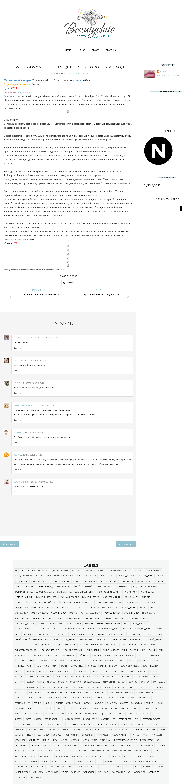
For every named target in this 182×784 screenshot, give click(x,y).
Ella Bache (70, 692)
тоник (152, 650)
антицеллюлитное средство (60, 576)
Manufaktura (64, 729)
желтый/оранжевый (82, 586)
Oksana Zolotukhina (23, 405)
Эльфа (107, 655)
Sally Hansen (21, 756)
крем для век (151, 602)
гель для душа (126, 581)
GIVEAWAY (87, 703)
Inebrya (18, 714)
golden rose (136, 703)
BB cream (113, 666)
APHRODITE (75, 661)
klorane (18, 719)
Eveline (66, 698)
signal (152, 756)
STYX (99, 761)
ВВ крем (76, 581)
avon (85, 74)
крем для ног (37, 608)
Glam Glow (112, 703)
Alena (16, 455)
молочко (58, 618)
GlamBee (124, 703)
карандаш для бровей (46, 597)
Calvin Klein (61, 676)
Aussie (29, 666)
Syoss (117, 761)
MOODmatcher (70, 735)
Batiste (103, 666)
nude (94, 740)
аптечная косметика (86, 576)
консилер (145, 597)
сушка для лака (147, 645)
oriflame (35, 745)
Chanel (146, 676)
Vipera (160, 766)
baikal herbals (77, 666)
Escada (139, 692)
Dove (117, 687)
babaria (64, 666)
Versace (128, 766)
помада (159, 629)
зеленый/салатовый (84, 592)
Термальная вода (111, 650)
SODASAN (44, 761)
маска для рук (76, 613)
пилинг (90, 629)
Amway (44, 661)
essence (149, 692)
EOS (111, 692)
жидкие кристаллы (104, 586)
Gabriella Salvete (22, 703)
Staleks (79, 761)
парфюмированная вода (108, 623)
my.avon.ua (24, 92)
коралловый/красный (25, 602)
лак (79, 608)
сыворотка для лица (49, 650)
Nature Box (20, 740)
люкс (153, 608)
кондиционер (131, 597)
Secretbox (128, 756)
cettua (137, 676)
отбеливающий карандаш (50, 623)
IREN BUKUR (50, 714)
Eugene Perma (53, 698)
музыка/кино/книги (92, 618)
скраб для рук (102, 639)
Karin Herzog (134, 714)
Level (136, 719)
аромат (103, 576)
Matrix (109, 729)
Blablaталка (56, 671)
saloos (33, 756)
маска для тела (93, 613)
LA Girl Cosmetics (72, 719)
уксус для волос (23, 655)
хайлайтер (83, 655)
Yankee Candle (118, 772)
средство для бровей (42, 645)
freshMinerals (144, 698)
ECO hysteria (145, 687)
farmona (86, 698)
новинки (118, 618)
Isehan (61, 714)
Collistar (62, 682)
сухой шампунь (129, 645)
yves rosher (20, 777)
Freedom (120, 698)
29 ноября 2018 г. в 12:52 (42, 482)
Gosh (160, 703)
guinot (59, 708)
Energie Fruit (100, 692)
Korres (37, 719)
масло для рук (149, 613)
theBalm (34, 766)
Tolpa (50, 766)
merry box (19, 735)
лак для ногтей (91, 608)
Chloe (156, 676)
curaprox (133, 682)
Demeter (46, 687)
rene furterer (81, 751)
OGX (158, 740)
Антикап (138, 570)
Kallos (121, 714)
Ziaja (31, 777)
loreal (60, 724)
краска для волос (133, 602)
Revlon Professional (99, 751)
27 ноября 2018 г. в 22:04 (33, 432)
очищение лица (73, 623)
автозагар (43, 570)
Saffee (156, 751)
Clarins (40, 682)
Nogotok (74, 740)
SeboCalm (116, 756)
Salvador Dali (46, 756)
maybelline (138, 729)
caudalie (126, 676)
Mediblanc (150, 729)
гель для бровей (108, 581)
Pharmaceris (102, 745)
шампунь (77, 74)
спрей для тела (22, 645)
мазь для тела (21, 613)
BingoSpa (19, 671)
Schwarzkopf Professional (83, 756)
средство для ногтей (65, 645)
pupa (17, 751)
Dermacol (57, 687)
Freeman (130, 698)
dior (67, 687)
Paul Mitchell (71, 745)
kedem (145, 714)
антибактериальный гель (119, 570)
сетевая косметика (153, 634)
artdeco (157, 661)
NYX (109, 740)
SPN (71, 761)
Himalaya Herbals (100, 708)
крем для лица (21, 608)
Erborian (129, 692)
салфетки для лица (116, 634)
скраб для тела (119, 639)
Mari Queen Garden (82, 729)
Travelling (111, 50)
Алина (52, 73)
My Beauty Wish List (119, 735)
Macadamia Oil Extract (148, 724)
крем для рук (53, 608)
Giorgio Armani (73, 703)
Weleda (65, 772)
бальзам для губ (145, 576)
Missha (30, 735)
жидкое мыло (122, 586)
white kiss (75, 772)
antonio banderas (59, 661)
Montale (57, 735)
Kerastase (156, 714)
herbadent (84, 708)
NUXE (102, 740)
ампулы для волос (95, 570)
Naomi (145, 735)
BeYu (145, 666)
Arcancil (109, 661)
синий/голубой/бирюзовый (28, 639)
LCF (113, 719)
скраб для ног (86, 639)
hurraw (145, 708)
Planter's (161, 745)
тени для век (93, 650)
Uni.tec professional (87, 766)
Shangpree (141, 756)
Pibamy (114, 745)
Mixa (39, 735)
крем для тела (68, 608)
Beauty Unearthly (22, 482)
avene (38, 666)
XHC (99, 772)
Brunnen (131, 671)
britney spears (117, 671)
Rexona (137, 751)
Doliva (108, 687)
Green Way (19, 708)
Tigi (42, 766)
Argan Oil (120, 661)
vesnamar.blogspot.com (25, 338)
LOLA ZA (17, 383)
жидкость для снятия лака (146, 586)
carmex (86, 676)
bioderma (31, 671)
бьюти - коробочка (60, 581)
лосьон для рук (109, 608)
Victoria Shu (148, 766)
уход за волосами (43, 655)
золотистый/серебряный (109, 592)
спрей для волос (137, 639)
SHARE (70, 283)
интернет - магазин (24, 597)
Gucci (38, 708)
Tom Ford (60, 766)
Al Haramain (153, 655)
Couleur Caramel (92, 682)
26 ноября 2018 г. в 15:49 (33, 383)
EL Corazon (20, 692)
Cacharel (29, 676)
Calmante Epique (44, 676)
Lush (100, 724)
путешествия (30, 634)
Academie (130, 655)
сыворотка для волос (25, 650)
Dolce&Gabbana (94, 687)
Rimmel (147, 751)
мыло (108, 618)
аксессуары (77, 570)
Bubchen (142, 671)
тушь (161, 650)
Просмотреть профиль (168, 75)
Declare (18, 687)
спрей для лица (155, 639)
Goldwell (150, 703)
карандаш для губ (91, 597)
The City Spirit (21, 766)
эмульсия (118, 655)
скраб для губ (51, 639)
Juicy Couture (108, 714)
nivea (54, 740)
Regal (40, 751)
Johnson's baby (92, 714)
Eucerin (40, 698)
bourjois (69, 671)
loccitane (38, 724)
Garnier (49, 703)
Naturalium (156, 735)
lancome (105, 719)
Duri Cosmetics (129, 687)
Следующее (10, 544)
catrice (115, 676)
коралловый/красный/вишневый (55, 602)
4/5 (70, 74)
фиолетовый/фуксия (65, 655)
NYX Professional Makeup (125, 740)
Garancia (38, 703)
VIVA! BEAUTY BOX (22, 772)
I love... (155, 708)
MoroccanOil (87, 735)
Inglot (28, 714)
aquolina (97, 661)
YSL (129, 772)
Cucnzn (121, 682)
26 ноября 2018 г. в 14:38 (35, 360)
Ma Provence (111, 724)
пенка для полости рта (26, 629)
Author (81, 50)
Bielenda (154, 666)
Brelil (95, 671)
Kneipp (28, 719)
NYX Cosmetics (146, 740)
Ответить (17, 348)
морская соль (73, 618)
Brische (104, 671)
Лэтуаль (143, 608)
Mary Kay (99, 729)
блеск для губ (21, 581)
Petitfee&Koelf (87, 745)
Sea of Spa (103, 756)
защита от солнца (24, 592)
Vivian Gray (38, 772)
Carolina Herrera (101, 676)
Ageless (140, 655)
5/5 (33, 570)
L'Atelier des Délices (52, 719)
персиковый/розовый (73, 629)
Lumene (91, 724)
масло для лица (131, 613)
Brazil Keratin (82, 671)
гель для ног (159, 581)
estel (31, 698)
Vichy (137, 766)
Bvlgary (18, 676)
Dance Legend (159, 682)
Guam (30, 708)
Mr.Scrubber (102, 735)
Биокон (160, 576)
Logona (50, 724)
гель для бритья (90, 581)
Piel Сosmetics (127, 745)
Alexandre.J (20, 661)
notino (85, 740)
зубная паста (131, 592)
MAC (133, 724)
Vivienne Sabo (52, 772)
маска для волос (39, 613)
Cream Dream (109, 682)
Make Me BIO (20, 729)
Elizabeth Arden (54, 692)
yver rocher (139, 772)
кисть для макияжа (112, 597)
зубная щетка (147, 592)
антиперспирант (153, 570)
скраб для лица (68, 639)
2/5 (16, 570)
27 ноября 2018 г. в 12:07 (45, 405)
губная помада (46, 586)
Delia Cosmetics (32, 687)
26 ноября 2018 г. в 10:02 (48, 338)
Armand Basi (144, 661)
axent (54, 666)
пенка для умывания (50, 629)
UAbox (71, 766)
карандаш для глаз (70, 597)
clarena (30, 682)
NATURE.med (34, 740)
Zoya (38, 777)
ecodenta (158, 687)
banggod (92, 666)
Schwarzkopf (62, 756)
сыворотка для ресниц (73, 650)
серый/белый (135, 634)
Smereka (33, 761)
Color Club (75, 682)
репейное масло (58, 634)
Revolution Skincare (121, 751)
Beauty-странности (130, 666)
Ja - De (70, 714)
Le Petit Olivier (124, 719)
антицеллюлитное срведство (29, 576)
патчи (126, 623)
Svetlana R (18, 360)
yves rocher (153, 772)
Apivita (86, 661)
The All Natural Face (148, 761)
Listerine (27, 724)
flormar (109, 698)
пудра (17, 634)
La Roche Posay (90, 719)
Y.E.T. (106, 772)
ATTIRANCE (19, 666)
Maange (124, 724)
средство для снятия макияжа (93, 645)
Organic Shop (21, 745)
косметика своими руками (108, 602)
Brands (95, 50)
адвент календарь (59, 570)
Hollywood (132, 708)
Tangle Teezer (129, 761)
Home (68, 50)
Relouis (68, 751)
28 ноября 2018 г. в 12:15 (31, 455)
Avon (62, 269)
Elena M (17, 432)
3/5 (22, 570)
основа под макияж (24, 623)
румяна (100, 634)
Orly (44, 745)
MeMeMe (162, 729)
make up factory (36, 729)
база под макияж (126, 576)
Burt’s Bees (154, 671)
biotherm (43, 671)
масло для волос (112, 613)
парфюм (89, 623)
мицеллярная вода (42, 618)
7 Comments (61, 74)
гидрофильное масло (25, 586)
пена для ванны (140, 623)
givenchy (99, 703)
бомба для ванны (39, 581)
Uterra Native (115, 766)
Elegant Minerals (36, 692)
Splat (64, 761)
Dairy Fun (145, 682)
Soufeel (55, 761)
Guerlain (48, 708)
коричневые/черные (83, 602)
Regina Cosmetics (54, 751)
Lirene (17, 724)
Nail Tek (135, 735)
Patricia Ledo (55, 745)
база (112, 576)
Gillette (59, 703)
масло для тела (22, 618)
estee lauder (20, 698)
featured (98, 698)
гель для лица (143, 581)
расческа (43, 634)
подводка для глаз (143, 629)
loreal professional (76, 724)
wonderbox (88, 772)
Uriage (103, 766)
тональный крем (138, 650)
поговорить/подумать (108, 629)
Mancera (51, 729)
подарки (127, 629)
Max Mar (119, 729)
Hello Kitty (71, 708)
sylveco (108, 761)
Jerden (79, 714)
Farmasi (75, 698)
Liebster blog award (151, 719)
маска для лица (58, 613)
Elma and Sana (85, 692)
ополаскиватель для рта (138, 618)
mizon (46, 735)
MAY (128, 729)
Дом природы (63, 586)
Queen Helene (28, 751)
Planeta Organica (145, 745)
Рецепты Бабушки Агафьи (82, 634)
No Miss (63, 740)
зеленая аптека (64, 592)
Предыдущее (124, 544)
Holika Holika (117, 708)
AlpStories (33, 661)
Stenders (90, 761)
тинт (124, 650)
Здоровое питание (45, 592)
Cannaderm (75, 676)
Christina (19, 682)
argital (132, 661)
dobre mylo (78, 687)
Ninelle (45, 740)
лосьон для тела (128, 608)
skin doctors (21, 761)
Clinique (51, 682)
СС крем (114, 645)
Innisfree (38, 714)
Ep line (119, 692)
